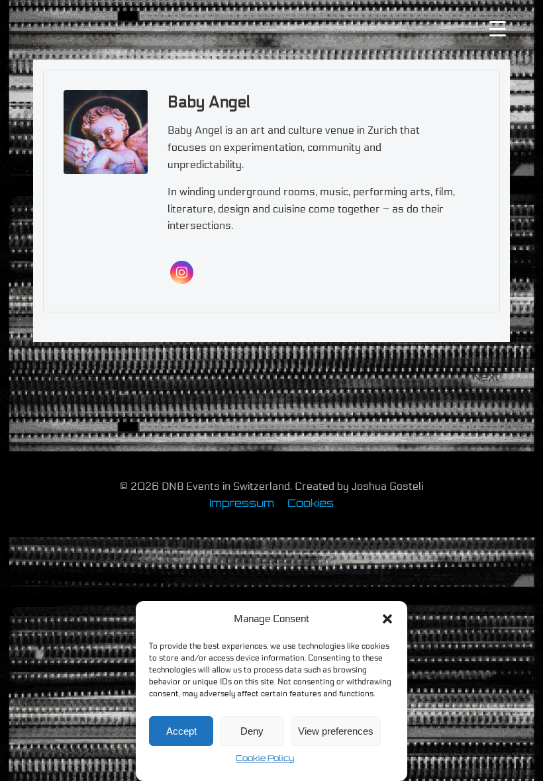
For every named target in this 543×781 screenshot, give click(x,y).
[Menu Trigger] (497, 28)
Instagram (181, 272)
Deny (252, 731)
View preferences (335, 731)
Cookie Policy (265, 758)
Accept (181, 731)
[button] (387, 618)
